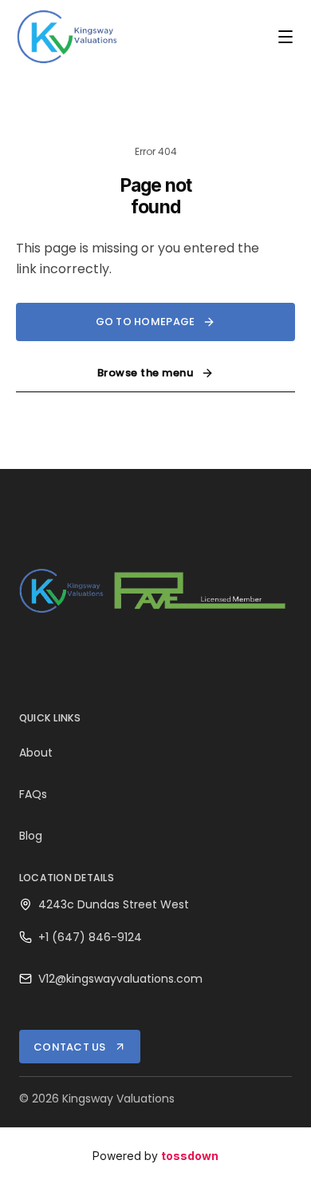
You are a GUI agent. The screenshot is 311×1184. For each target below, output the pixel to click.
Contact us (69, 1047)
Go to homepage (145, 321)
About (36, 753)
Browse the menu (145, 372)
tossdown (189, 1155)
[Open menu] (285, 36)
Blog (30, 836)
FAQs (33, 794)
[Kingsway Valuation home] (67, 36)
